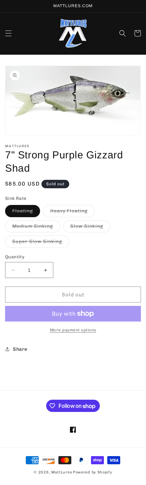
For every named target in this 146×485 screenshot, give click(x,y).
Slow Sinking (90, 227)
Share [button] (20, 349)
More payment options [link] (73, 330)
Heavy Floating (72, 212)
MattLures (61, 472)
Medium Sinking (36, 227)
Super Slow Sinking (40, 243)
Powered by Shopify (92, 472)
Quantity (14, 256)
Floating (26, 212)
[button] (8, 33)
